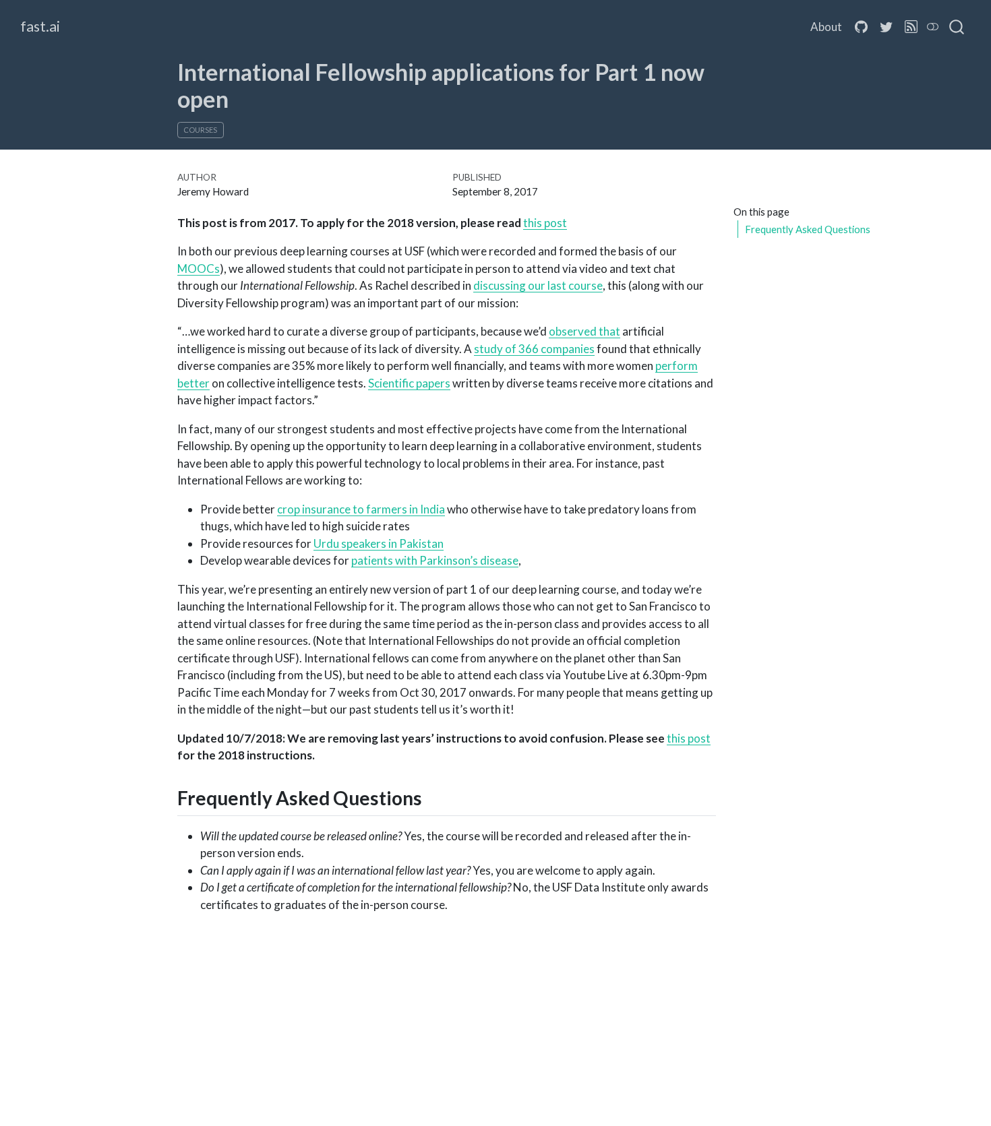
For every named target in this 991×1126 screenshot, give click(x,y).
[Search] (956, 27)
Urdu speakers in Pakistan (378, 543)
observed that (584, 331)
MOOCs (198, 268)
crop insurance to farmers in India (361, 509)
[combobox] (957, 27)
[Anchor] (435, 797)
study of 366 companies (534, 349)
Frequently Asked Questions (807, 228)
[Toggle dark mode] (933, 27)
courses (200, 129)
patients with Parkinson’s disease (434, 560)
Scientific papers (409, 383)
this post (545, 223)
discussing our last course (538, 285)
